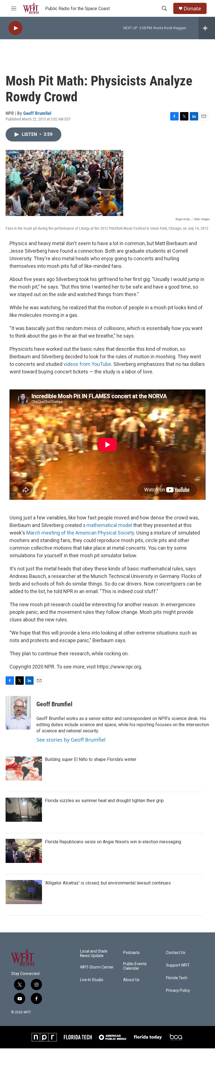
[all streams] (206, 28)
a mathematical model (107, 525)
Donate (192, 8)
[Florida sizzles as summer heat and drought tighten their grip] (24, 810)
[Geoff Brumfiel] (18, 713)
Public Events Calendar (135, 966)
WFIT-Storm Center (97, 967)
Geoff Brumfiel (37, 113)
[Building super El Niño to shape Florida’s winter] (24, 768)
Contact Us (175, 953)
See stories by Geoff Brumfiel (71, 739)
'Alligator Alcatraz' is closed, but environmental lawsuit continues (108, 883)
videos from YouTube (87, 364)
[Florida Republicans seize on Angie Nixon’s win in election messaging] (24, 851)
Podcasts (131, 953)
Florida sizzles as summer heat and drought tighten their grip (104, 800)
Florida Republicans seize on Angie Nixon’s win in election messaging (113, 841)
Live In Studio (91, 980)
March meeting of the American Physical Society (80, 533)
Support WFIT (178, 965)
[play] (15, 28)
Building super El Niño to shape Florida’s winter (90, 759)
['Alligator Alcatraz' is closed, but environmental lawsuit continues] (24, 892)
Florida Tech (176, 978)
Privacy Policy (178, 990)
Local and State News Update (94, 953)
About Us (131, 980)
